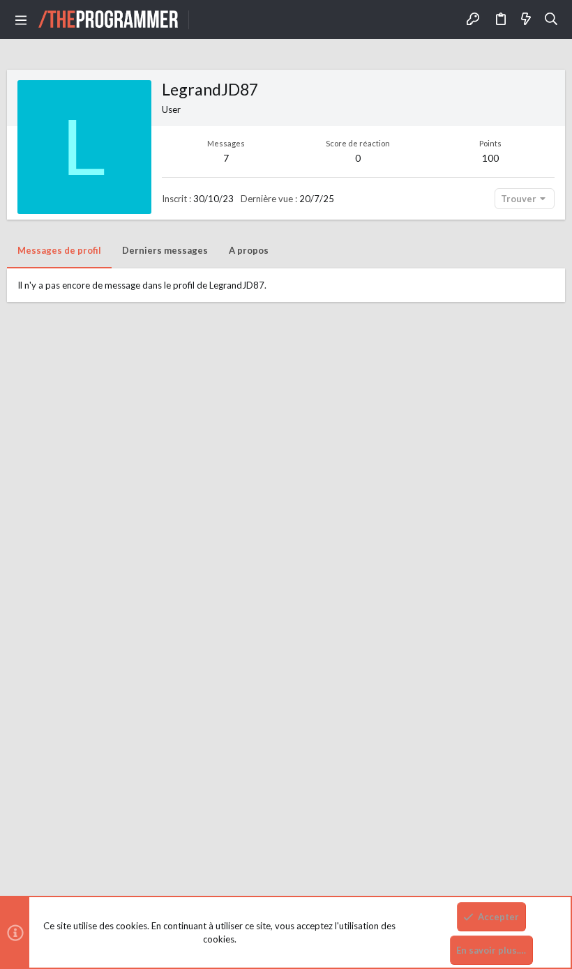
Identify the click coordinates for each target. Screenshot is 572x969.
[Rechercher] (551, 19)
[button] (21, 19)
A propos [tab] (249, 250)
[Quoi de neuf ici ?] (526, 19)
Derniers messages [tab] (165, 250)
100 (490, 158)
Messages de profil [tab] (59, 250)
